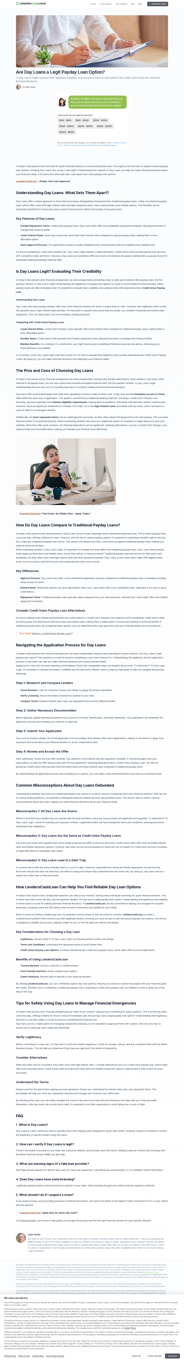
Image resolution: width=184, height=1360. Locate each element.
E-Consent (115, 143)
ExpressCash (29, 1220)
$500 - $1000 (82, 120)
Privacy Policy (153, 1272)
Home (93, 4)
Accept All (172, 1356)
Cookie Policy (130, 1328)
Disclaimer (112, 145)
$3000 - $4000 (104, 126)
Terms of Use (68, 145)
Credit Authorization (96, 145)
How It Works (121, 4)
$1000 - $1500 (100, 120)
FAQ (132, 4)
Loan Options (106, 4)
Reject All (136, 1356)
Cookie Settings (154, 1356)
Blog (140, 4)
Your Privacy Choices (55, 1356)
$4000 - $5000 (66, 132)
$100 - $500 (65, 120)
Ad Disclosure (81, 145)
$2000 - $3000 (85, 126)
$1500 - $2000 (66, 126)
